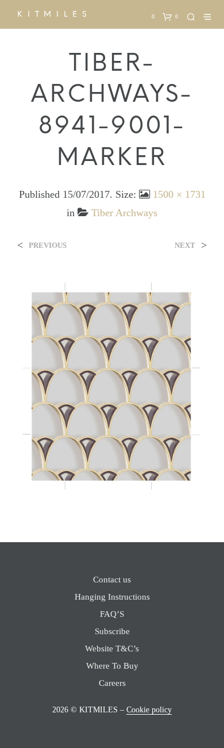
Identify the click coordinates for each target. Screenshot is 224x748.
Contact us (112, 579)
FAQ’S (112, 614)
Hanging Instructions (112, 596)
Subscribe (112, 631)
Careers (112, 683)
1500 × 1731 (179, 194)
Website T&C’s (112, 648)
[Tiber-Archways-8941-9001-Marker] (112, 385)
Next (185, 245)
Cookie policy (149, 709)
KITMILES (54, 14)
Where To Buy (112, 665)
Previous (48, 245)
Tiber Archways (124, 212)
